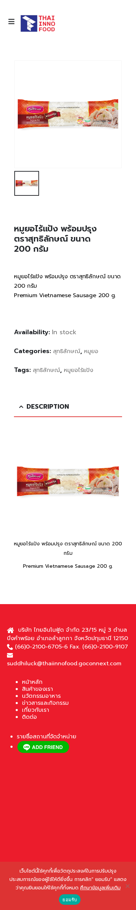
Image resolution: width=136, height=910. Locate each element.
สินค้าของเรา (37, 689)
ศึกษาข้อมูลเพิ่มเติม (100, 887)
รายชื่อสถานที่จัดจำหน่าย (46, 736)
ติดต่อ (29, 717)
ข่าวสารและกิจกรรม (45, 703)
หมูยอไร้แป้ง (78, 370)
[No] (127, 885)
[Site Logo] (37, 23)
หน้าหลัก (32, 682)
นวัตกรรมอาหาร (41, 696)
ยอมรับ (69, 899)
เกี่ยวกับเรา (35, 710)
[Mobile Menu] (13, 22)
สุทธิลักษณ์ (66, 351)
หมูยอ (91, 351)
